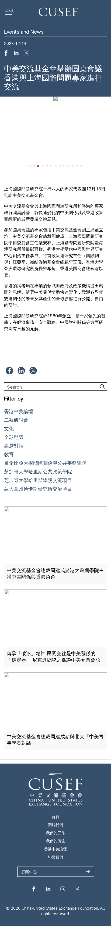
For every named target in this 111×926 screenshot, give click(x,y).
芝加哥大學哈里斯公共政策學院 (38, 471)
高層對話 (13, 446)
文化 (9, 428)
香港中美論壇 (18, 411)
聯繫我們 (55, 857)
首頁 (55, 816)
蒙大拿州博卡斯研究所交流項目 (38, 489)
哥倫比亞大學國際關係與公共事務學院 (45, 463)
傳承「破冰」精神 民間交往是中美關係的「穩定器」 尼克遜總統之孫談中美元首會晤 (53, 656)
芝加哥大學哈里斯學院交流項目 (38, 480)
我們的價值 (55, 841)
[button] (30, 166)
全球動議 (13, 437)
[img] (102, 387)
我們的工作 (55, 833)
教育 (9, 454)
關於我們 (55, 824)
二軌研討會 (16, 420)
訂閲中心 (29, 872)
